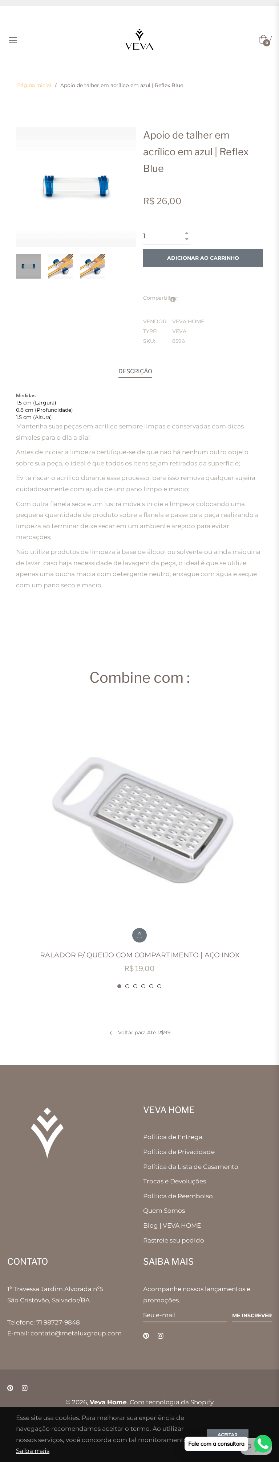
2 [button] (127, 986)
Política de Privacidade (179, 1151)
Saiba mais (32, 1450)
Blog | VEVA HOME (172, 1225)
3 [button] (135, 986)
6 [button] (159, 986)
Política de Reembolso (178, 1196)
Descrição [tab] (135, 371)
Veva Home (108, 1402)
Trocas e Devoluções (174, 1181)
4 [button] (143, 986)
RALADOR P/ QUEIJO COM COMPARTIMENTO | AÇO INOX (139, 955)
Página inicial (34, 85)
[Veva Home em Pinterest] (146, 1335)
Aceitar (228, 1434)
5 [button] (151, 986)
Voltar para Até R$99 (144, 1033)
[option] (139, 847)
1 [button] (119, 986)
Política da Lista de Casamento (190, 1166)
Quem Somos (164, 1210)
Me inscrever (252, 1315)
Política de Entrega (172, 1137)
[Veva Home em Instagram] (160, 1335)
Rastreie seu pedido (173, 1240)
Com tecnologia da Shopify (172, 1402)
